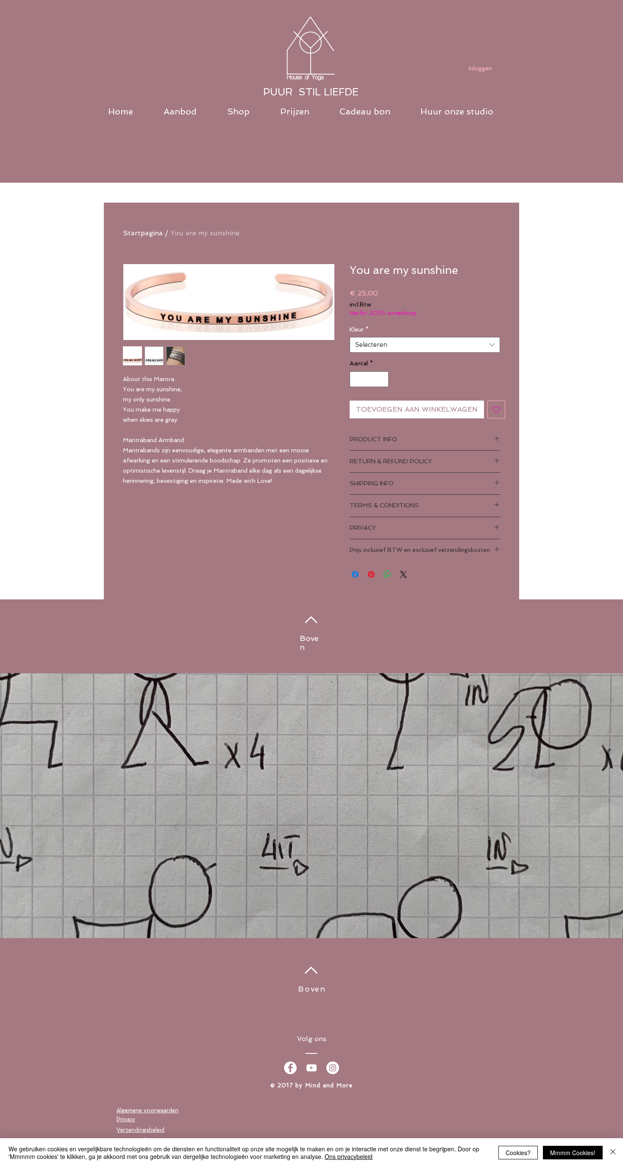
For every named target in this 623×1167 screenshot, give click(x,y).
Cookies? (518, 1152)
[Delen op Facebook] (355, 574)
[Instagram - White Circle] (332, 1067)
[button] (191, 112)
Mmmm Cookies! (572, 1152)
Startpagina (143, 233)
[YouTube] (311, 1067)
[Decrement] (356, 379)
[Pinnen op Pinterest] (371, 574)
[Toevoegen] (496, 409)
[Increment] (382, 379)
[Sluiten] (613, 1152)
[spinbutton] (369, 379)
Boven (312, 988)
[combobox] (425, 345)
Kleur (359, 329)
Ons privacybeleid (349, 1156)
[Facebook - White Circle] (290, 1067)
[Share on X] (403, 574)
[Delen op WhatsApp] (387, 574)
